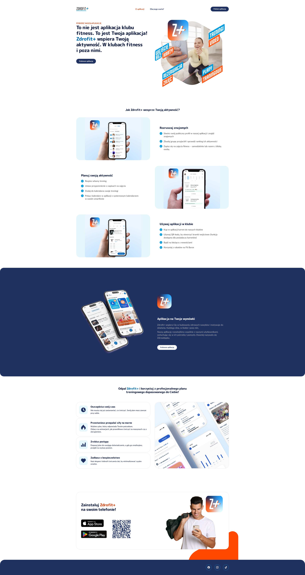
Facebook (209, 567)
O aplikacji (139, 9)
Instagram (217, 567)
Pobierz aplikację (220, 9)
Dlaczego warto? (157, 9)
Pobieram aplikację (86, 61)
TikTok (226, 567)
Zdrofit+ (82, 9)
